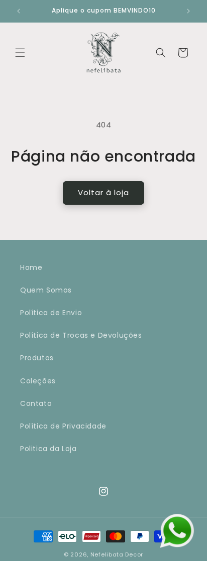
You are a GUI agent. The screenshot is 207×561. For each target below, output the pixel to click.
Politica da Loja (48, 449)
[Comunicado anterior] (19, 11)
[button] (20, 53)
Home (31, 267)
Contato (36, 403)
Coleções (38, 381)
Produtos (37, 358)
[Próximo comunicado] (188, 11)
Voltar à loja (103, 192)
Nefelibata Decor (116, 554)
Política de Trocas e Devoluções (81, 335)
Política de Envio (51, 313)
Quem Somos (46, 290)
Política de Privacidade (63, 426)
